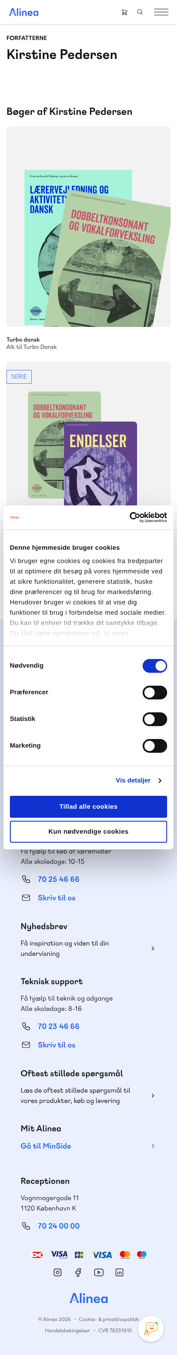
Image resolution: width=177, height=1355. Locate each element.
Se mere (152, 308)
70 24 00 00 (59, 1226)
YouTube (99, 1272)
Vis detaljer (133, 780)
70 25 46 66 (58, 879)
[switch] (155, 692)
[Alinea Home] (88, 1299)
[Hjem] (23, 12)
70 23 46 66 (58, 1027)
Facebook (78, 1272)
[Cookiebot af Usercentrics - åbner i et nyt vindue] (129, 517)
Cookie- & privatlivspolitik (109, 1319)
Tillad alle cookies (88, 806)
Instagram (57, 1272)
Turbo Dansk (88, 226)
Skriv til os (56, 898)
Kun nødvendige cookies (88, 831)
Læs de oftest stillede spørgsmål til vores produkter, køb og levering (76, 1095)
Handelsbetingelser (67, 1330)
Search (140, 12)
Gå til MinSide (46, 1146)
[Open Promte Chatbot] (150, 1328)
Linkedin (119, 1272)
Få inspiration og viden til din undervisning (65, 948)
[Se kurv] (124, 12)
